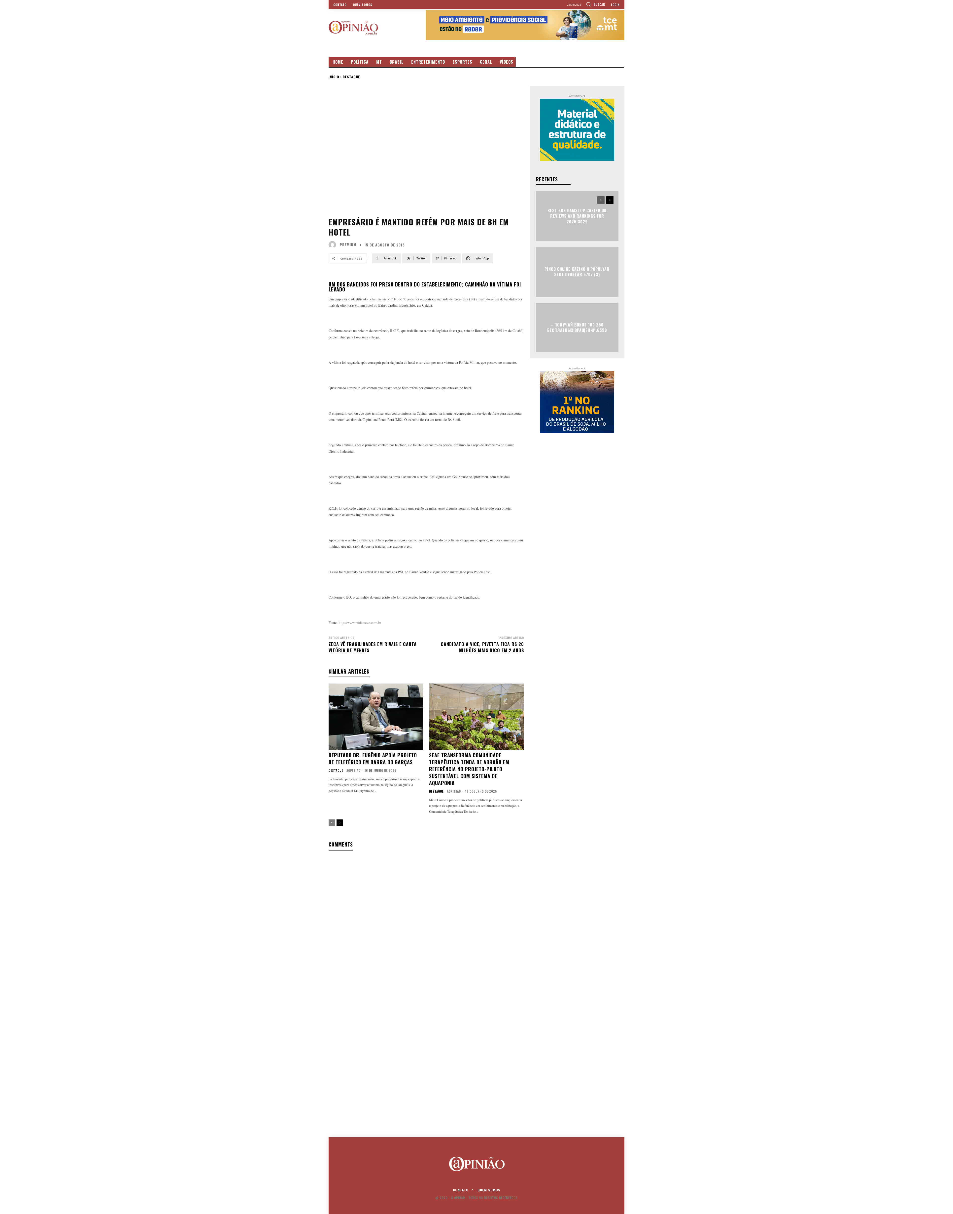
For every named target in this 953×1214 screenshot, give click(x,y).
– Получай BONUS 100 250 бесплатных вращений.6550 (577, 327)
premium (348, 244)
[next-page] (340, 822)
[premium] (334, 244)
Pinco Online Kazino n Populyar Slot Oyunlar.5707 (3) (577, 271)
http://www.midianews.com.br (360, 622)
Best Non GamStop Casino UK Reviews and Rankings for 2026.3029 (577, 216)
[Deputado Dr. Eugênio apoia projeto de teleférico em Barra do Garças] (376, 717)
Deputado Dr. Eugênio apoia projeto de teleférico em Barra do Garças (373, 758)
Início (334, 76)
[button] (595, 4)
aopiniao (353, 770)
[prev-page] (332, 822)
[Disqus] (426, 918)
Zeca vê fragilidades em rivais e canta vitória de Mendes (373, 647)
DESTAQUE (351, 76)
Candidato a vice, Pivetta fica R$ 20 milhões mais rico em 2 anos (482, 647)
